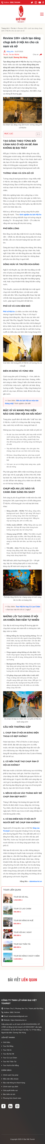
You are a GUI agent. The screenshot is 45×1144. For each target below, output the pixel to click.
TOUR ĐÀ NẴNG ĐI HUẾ (23, 920)
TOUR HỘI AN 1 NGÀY (23, 932)
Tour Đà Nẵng (8, 1046)
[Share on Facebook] (41, 54)
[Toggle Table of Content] (36, 134)
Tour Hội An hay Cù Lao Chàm (28, 607)
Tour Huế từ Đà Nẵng (11, 1065)
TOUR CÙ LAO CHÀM (22, 909)
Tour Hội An (7, 1050)
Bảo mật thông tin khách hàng (14, 1083)
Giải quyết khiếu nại (10, 1090)
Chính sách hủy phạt (10, 1075)
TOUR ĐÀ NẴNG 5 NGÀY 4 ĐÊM (27, 956)
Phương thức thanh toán (12, 1098)
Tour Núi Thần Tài (9, 1061)
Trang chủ (5, 28)
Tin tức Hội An (14, 54)
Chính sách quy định (10, 1086)
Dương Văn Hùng (20, 57)
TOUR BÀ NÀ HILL (21, 897)
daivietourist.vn (35, 881)
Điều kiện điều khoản (10, 1079)
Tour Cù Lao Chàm (10, 1058)
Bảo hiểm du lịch (9, 1094)
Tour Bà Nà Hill (8, 1054)
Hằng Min (10, 51)
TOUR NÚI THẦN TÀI (22, 944)
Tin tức (13, 28)
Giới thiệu (6, 1042)
